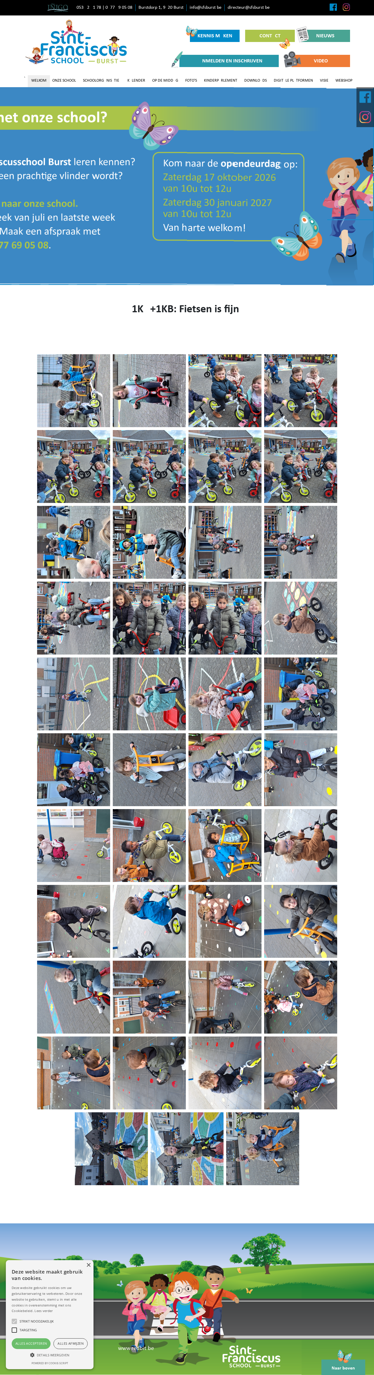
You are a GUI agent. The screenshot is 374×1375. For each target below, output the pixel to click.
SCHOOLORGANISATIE (101, 80)
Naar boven (343, 1368)
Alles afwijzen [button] (71, 1343)
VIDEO (321, 61)
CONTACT (269, 36)
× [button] (88, 1265)
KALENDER (136, 80)
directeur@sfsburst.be (249, 7)
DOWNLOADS (255, 80)
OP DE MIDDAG (165, 80)
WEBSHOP (343, 80)
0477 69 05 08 (118, 7)
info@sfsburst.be (205, 7)
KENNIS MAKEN (215, 36)
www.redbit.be (136, 1348)
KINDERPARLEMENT (220, 80)
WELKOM (38, 80)
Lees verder (43, 1311)
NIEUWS (325, 36)
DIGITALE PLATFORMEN (293, 80)
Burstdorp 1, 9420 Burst (160, 7)
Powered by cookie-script (50, 1363)
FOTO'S (191, 80)
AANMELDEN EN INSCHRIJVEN (229, 61)
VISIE (324, 80)
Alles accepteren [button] (31, 1343)
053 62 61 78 (89, 7)
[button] (50, 1355)
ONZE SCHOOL (64, 80)
